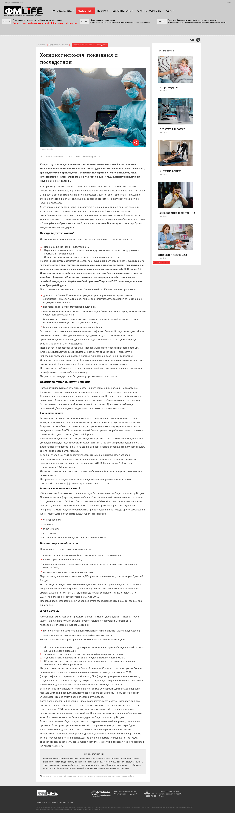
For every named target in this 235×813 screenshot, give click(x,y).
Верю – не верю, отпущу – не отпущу (26, 30)
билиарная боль (127, 776)
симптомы (54, 776)
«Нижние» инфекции (172, 254)
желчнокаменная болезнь (83, 776)
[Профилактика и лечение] (175, 153)
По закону (103, 11)
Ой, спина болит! (169, 171)
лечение (46, 776)
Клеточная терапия (171, 129)
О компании (51, 802)
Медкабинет (84, 11)
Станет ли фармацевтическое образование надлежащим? (192, 20)
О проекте (41, 802)
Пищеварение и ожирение (176, 212)
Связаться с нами (65, 802)
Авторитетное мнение (149, 11)
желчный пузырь (65, 776)
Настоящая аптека (62, 11)
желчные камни (114, 776)
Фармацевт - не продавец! (100, 30)
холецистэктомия (100, 776)
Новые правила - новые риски (102, 20)
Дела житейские (122, 11)
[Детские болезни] (175, 69)
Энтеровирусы (168, 87)
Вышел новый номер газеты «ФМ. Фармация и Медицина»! (37, 20)
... (121, 23)
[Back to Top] (228, 801)
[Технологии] (175, 111)
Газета (168, 11)
